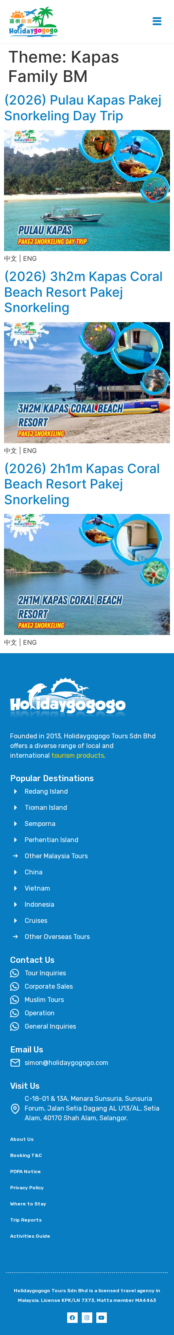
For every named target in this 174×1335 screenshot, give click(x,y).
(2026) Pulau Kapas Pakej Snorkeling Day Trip (82, 107)
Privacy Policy (27, 1187)
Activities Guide (30, 1236)
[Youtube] (101, 1317)
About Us (22, 1139)
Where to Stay (28, 1204)
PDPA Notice (25, 1171)
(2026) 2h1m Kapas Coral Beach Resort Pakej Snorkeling (82, 484)
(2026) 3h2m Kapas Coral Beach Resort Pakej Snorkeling (83, 291)
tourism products (77, 755)
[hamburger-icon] (157, 22)
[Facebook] (72, 1317)
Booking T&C (26, 1155)
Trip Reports (26, 1220)
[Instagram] (87, 1317)
